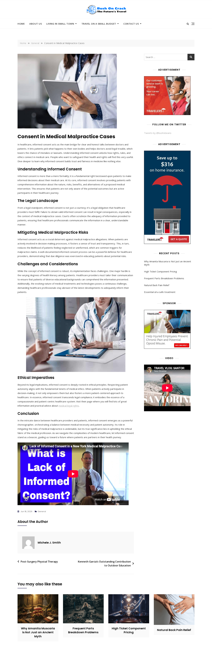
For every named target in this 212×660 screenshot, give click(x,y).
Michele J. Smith (49, 542)
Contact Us (131, 23)
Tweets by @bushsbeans (157, 132)
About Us (35, 23)
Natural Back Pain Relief (156, 285)
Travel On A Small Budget (98, 23)
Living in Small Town (60, 23)
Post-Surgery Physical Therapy (39, 561)
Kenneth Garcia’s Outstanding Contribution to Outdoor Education (104, 563)
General (42, 511)
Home (21, 23)
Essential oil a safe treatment (159, 292)
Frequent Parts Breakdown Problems (164, 278)
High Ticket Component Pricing (160, 271)
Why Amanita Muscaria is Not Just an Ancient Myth (167, 263)
